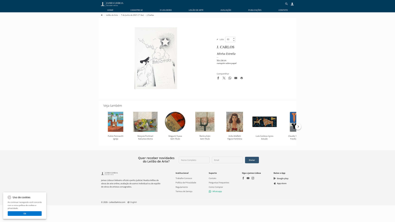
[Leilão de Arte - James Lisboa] (112, 3)
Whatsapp (217, 191)
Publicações (254, 10)
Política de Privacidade (186, 182)
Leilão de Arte (196, 10)
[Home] (103, 15)
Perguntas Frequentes (219, 182)
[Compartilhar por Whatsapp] (230, 78)
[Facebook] (243, 178)
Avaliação (225, 10)
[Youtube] (248, 178)
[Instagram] (253, 178)
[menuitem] (110, 10)
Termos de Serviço (184, 191)
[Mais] (298, 127)
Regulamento (182, 186)
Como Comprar (216, 186)
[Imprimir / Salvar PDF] (241, 78)
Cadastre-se (136, 10)
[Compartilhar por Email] (235, 78)
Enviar (252, 160)
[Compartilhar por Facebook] (218, 78)
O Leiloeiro (166, 10)
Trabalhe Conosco (184, 178)
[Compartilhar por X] (224, 78)
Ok (24, 213)
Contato (283, 10)
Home (110, 10)
